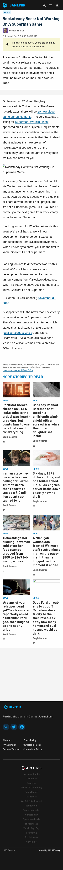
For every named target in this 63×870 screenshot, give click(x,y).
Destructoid (31, 805)
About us (7, 740)
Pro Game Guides (31, 774)
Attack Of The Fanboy (31, 787)
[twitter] (13, 727)
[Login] (57, 5)
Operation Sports (31, 819)
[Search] (44, 5)
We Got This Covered (31, 801)
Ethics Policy (29, 740)
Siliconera (31, 796)
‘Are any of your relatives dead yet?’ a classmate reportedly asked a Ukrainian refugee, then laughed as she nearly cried (16, 615)
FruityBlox (31, 832)
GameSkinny (31, 814)
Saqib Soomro (10, 436)
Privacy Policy (9, 744)
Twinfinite (31, 778)
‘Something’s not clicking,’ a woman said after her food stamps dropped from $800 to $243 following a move (16, 549)
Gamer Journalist (31, 810)
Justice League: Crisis (18, 332)
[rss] (6, 727)
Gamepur (31, 783)
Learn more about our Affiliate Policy (18, 370)
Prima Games (31, 792)
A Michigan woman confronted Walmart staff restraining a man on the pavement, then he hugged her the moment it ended (46, 551)
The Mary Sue (31, 823)
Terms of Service (11, 749)
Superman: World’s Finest (31, 122)
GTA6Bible (31, 841)
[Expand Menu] (50, 5)
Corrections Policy (32, 749)
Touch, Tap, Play (31, 828)
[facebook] (21, 727)
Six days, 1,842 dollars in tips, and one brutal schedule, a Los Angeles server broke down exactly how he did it (46, 484)
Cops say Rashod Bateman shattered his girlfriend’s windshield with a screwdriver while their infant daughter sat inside (46, 420)
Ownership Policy (32, 744)
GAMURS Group (54, 850)
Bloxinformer (31, 837)
